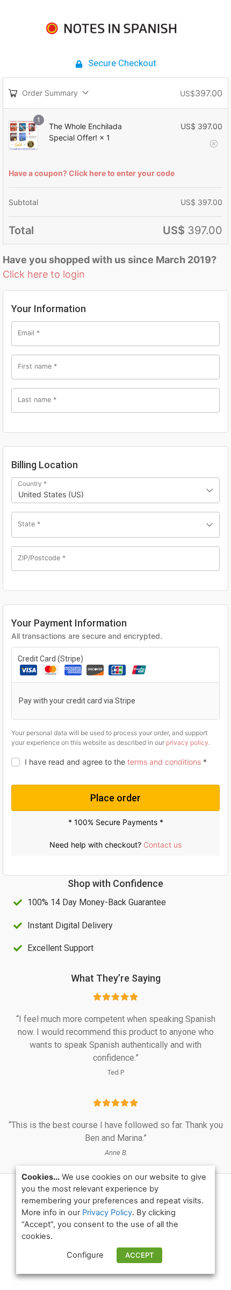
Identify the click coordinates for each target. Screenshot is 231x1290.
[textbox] (115, 525)
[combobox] (115, 490)
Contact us (162, 844)
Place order (115, 797)
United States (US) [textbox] (51, 494)
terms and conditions (164, 761)
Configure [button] (85, 1255)
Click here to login (44, 274)
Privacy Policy (107, 1212)
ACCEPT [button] (139, 1255)
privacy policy (187, 742)
